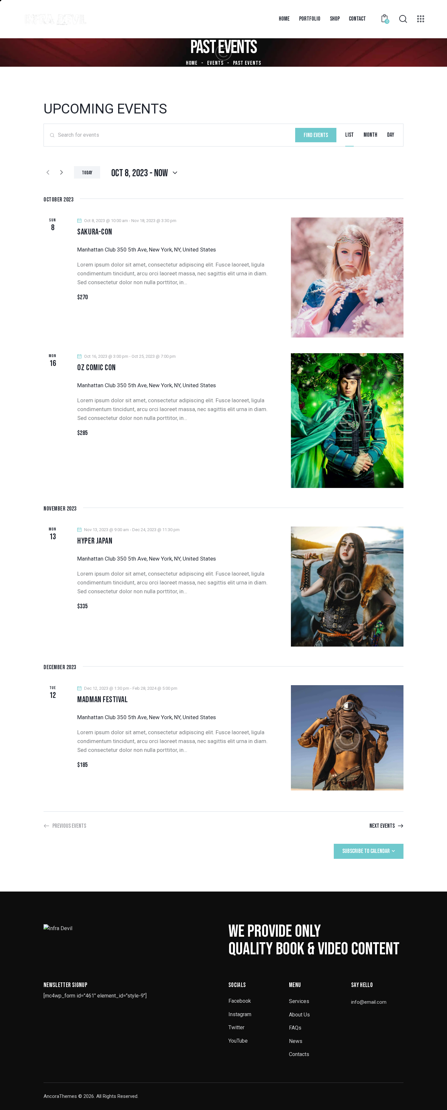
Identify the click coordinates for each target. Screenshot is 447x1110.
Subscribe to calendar (366, 851)
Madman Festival (102, 700)
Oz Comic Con (96, 368)
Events (215, 63)
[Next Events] (61, 172)
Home (192, 63)
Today (87, 173)
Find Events (316, 135)
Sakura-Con (94, 232)
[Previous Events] (48, 172)
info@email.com (368, 1002)
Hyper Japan (94, 541)
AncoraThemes (60, 1096)
